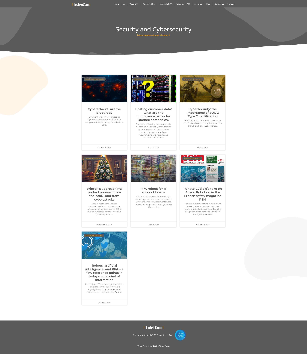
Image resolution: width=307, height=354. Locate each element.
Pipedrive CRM (149, 4)
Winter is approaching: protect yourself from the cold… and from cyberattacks (104, 194)
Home (116, 4)
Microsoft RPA (165, 4)
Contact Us (219, 4)
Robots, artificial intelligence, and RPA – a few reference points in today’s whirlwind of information (104, 273)
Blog (208, 4)
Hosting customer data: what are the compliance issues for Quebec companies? (153, 114)
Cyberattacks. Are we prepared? (104, 110)
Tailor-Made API (183, 4)
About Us (198, 4)
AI (124, 4)
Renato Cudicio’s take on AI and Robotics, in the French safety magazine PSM (202, 194)
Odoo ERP (133, 4)
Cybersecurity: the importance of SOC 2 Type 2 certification (203, 112)
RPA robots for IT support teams (153, 190)
